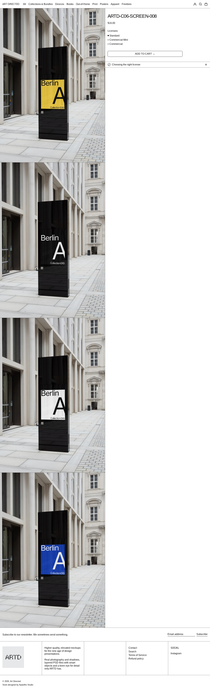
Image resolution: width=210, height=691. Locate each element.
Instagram (176, 653)
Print (94, 4)
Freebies (126, 4)
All (24, 4)
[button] (200, 4)
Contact (133, 648)
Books (70, 4)
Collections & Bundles (40, 4)
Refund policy (136, 658)
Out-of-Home (83, 4)
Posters (104, 4)
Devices (59, 4)
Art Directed (15, 681)
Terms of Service (138, 655)
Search (132, 651)
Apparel (115, 4)
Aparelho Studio (26, 685)
